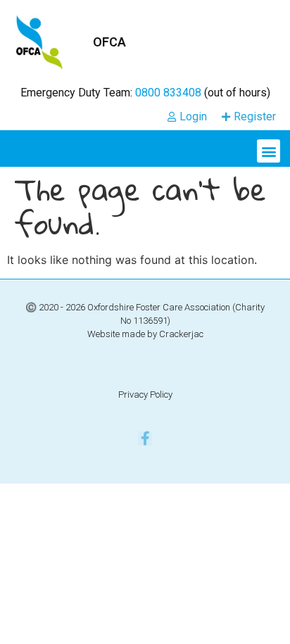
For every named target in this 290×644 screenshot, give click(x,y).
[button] (268, 151)
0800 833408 (168, 92)
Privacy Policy (145, 394)
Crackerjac (181, 334)
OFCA (109, 41)
